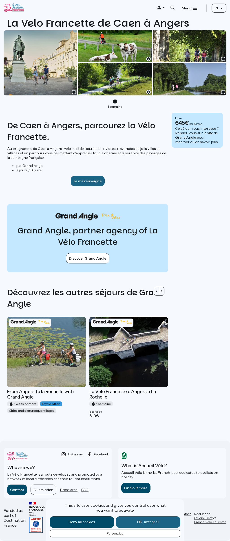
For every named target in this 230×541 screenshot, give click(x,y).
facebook (101, 454)
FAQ (84, 489)
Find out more (136, 488)
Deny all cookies (82, 522)
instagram (75, 454)
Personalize (115, 533)
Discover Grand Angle (87, 258)
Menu (186, 8)
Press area (68, 489)
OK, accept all (148, 522)
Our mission (43, 489)
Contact (17, 489)
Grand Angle (185, 137)
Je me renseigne (88, 181)
